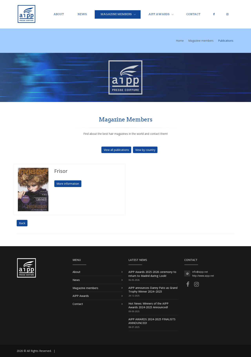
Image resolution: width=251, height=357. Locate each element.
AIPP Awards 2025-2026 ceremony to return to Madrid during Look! (152, 274)
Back (22, 223)
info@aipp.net (200, 271)
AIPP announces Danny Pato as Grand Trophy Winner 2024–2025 (152, 290)
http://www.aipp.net (203, 275)
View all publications (116, 150)
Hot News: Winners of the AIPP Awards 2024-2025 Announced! (148, 305)
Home (180, 40)
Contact (193, 14)
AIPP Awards (159, 14)
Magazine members (116, 14)
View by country (145, 150)
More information (67, 183)
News (82, 14)
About (59, 14)
